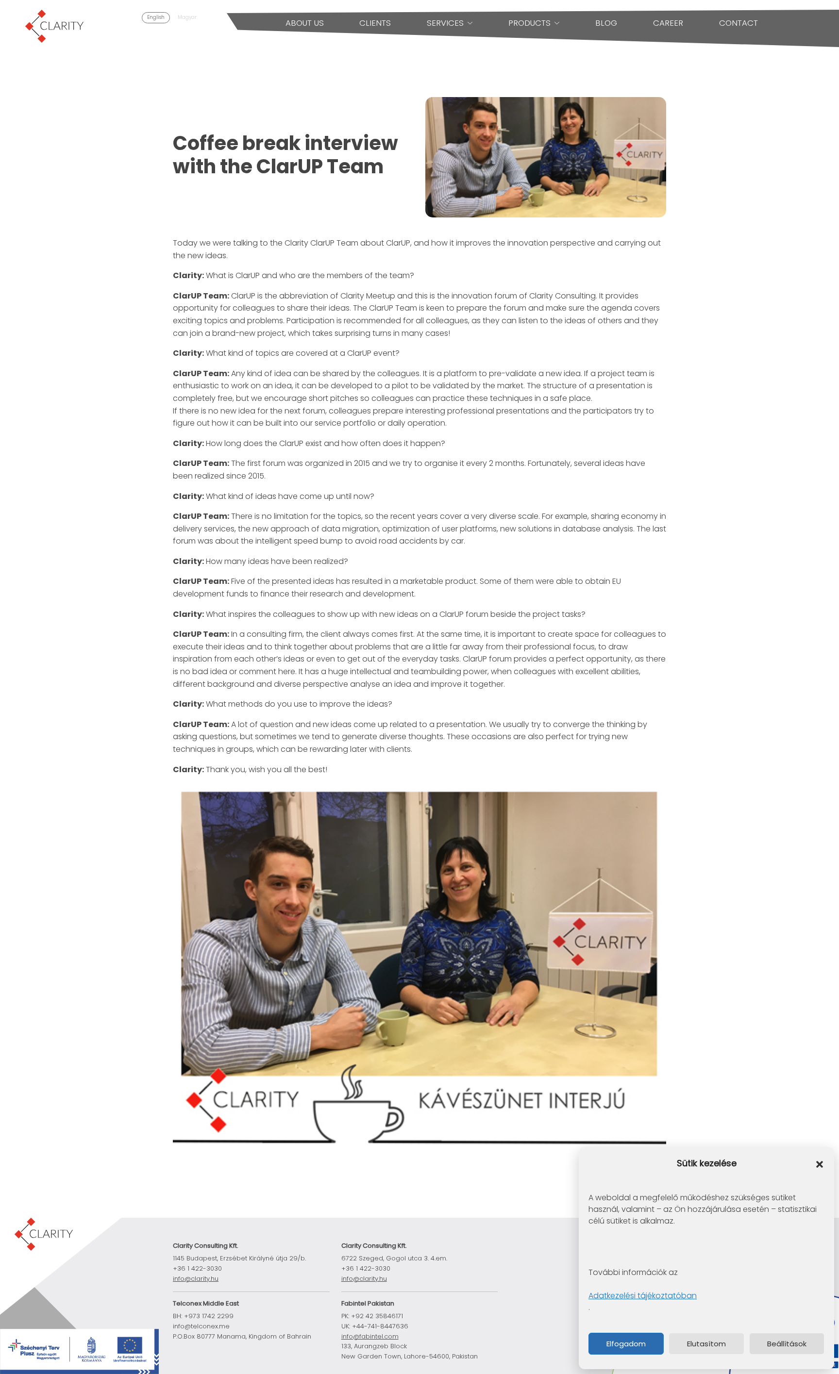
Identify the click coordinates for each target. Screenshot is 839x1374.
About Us (304, 23)
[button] (819, 1164)
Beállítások (786, 1344)
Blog (606, 23)
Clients (375, 23)
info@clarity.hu (195, 1278)
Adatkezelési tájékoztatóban (642, 1295)
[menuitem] (156, 17)
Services (445, 23)
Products (529, 23)
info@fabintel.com (370, 1336)
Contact (738, 23)
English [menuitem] (156, 17)
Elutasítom (706, 1344)
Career (668, 23)
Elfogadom (626, 1344)
